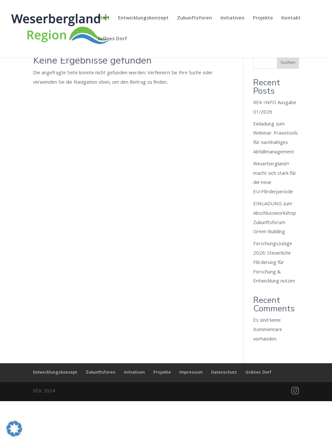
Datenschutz (224, 372)
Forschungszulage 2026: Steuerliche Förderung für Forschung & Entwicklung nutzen (274, 263)
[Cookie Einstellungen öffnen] (14, 435)
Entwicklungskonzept (143, 19)
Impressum (191, 372)
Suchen (287, 62)
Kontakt (291, 19)
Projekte (263, 19)
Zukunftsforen (194, 19)
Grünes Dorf (112, 40)
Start (104, 19)
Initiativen (232, 19)
